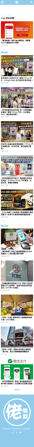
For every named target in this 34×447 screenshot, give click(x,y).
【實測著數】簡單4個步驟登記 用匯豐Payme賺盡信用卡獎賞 (15, 41)
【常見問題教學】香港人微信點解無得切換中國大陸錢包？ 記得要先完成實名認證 (16, 382)
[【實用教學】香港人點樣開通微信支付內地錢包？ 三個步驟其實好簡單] (17, 239)
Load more (17, 389)
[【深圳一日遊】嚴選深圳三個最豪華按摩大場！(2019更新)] (17, 305)
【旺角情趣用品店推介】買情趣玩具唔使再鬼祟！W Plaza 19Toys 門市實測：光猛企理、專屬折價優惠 (16, 180)
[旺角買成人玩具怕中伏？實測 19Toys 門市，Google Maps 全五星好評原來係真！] (17, 65)
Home (2, 15)
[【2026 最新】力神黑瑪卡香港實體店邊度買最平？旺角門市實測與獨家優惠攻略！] (17, 199)
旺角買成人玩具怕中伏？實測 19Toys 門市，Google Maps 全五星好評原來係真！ (17, 79)
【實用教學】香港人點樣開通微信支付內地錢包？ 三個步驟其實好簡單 (16, 252)
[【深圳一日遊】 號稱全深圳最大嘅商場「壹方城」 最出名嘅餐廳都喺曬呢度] (17, 336)
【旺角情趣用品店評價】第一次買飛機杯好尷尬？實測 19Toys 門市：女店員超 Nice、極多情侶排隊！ (16, 112)
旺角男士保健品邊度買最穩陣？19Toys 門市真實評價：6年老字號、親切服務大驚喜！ (17, 146)
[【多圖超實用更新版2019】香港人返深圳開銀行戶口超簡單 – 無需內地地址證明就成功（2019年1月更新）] (17, 270)
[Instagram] (17, 432)
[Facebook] (13, 432)
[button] (31, 2)
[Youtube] (20, 432)
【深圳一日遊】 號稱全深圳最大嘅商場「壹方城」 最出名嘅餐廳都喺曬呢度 (16, 350)
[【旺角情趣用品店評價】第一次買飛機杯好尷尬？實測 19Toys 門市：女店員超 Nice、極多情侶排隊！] (17, 97)
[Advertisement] (17, 9)
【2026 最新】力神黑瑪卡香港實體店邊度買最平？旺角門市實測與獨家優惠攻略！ (17, 213)
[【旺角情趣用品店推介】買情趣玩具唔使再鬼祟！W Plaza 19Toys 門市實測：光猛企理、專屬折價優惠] (17, 165)
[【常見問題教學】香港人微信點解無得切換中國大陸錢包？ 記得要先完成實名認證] (17, 369)
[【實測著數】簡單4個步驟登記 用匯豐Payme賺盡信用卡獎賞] (17, 30)
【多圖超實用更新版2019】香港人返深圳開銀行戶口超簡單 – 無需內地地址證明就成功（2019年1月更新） (16, 285)
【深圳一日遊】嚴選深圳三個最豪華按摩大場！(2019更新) (16, 318)
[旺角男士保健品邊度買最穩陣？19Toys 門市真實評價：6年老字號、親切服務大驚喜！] (17, 131)
